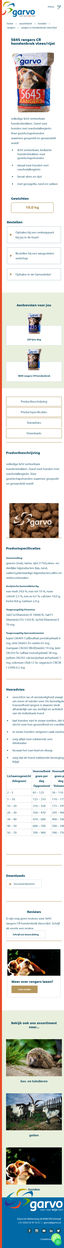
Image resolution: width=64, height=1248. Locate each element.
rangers (11, 27)
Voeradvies (34, 423)
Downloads (34, 433)
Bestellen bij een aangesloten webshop (35, 255)
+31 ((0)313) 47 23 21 (29, 1222)
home (10, 23)
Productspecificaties (34, 412)
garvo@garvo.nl (52, 1222)
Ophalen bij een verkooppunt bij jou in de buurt (35, 234)
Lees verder (24, 989)
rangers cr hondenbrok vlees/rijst (39, 27)
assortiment (25, 23)
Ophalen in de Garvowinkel (33, 274)
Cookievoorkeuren (51, 1239)
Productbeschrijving (34, 401)
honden (42, 23)
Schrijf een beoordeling (26, 934)
